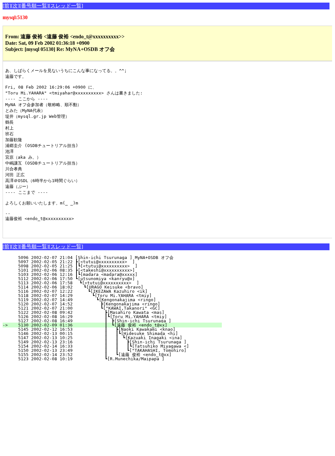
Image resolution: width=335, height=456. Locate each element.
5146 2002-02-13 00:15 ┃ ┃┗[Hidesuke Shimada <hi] (116, 333)
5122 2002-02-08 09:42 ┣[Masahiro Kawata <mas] (119, 312)
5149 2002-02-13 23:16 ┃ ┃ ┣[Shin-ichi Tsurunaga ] (115, 341)
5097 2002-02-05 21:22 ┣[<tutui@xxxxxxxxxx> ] (123, 261)
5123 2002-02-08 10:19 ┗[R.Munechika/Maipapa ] (119, 358)
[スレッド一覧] (66, 5)
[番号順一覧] (34, 5)
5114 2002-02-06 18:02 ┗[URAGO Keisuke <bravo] (122, 287)
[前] (7, 5)
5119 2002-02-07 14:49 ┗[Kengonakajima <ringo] (120, 299)
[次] (15, 5)
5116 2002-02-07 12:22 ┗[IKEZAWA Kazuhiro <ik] (121, 291)
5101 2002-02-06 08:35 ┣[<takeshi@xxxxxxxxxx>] (123, 270)
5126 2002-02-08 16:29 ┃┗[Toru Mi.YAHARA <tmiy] (118, 316)
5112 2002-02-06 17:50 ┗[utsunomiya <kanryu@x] (123, 278)
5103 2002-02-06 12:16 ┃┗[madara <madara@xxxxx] (121, 274)
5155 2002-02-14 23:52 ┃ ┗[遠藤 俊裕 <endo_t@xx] (115, 354)
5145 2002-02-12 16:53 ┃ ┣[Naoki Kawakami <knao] (117, 329)
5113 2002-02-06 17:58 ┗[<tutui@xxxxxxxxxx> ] (122, 282)
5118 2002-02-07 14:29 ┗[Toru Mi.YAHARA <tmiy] (121, 295)
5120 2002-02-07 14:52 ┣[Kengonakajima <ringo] (120, 304)
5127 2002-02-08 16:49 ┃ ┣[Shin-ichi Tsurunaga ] (118, 320)
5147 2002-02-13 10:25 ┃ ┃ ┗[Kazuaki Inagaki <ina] (115, 337)
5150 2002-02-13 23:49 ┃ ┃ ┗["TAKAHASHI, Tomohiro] (115, 350)
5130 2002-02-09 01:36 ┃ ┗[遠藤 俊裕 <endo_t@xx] (116, 325)
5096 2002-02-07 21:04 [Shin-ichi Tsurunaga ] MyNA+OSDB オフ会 (123, 257)
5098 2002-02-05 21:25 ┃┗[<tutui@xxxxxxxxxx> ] (121, 266)
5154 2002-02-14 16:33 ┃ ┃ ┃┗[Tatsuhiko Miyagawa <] (114, 346)
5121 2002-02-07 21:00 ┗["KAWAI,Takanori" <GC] (120, 308)
